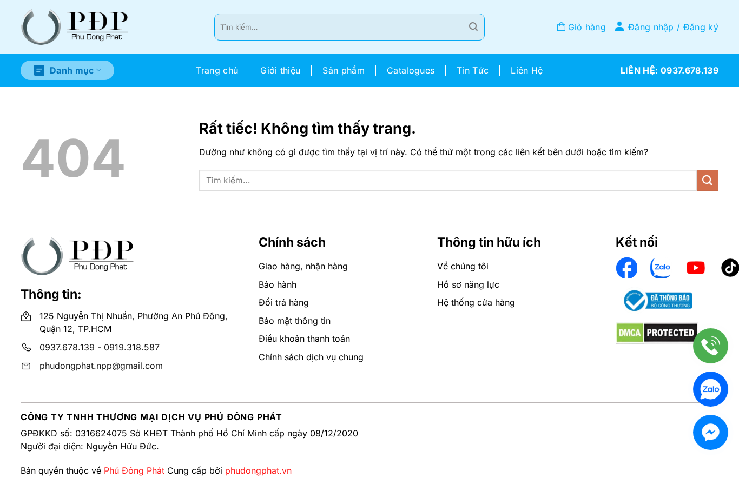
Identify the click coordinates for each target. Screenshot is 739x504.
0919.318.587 (132, 347)
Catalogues (410, 70)
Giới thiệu (280, 70)
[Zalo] (710, 389)
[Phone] (710, 345)
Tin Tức (473, 70)
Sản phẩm (343, 70)
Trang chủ (217, 70)
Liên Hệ (527, 70)
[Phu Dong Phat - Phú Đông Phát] (75, 27)
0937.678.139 (67, 347)
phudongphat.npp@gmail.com (101, 365)
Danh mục (72, 70)
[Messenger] (710, 432)
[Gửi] (473, 27)
